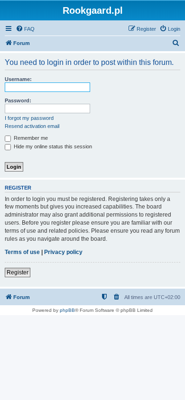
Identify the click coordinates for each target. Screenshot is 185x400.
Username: (18, 79)
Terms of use (22, 252)
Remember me (30, 138)
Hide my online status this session (52, 146)
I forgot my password (29, 118)
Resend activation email (32, 126)
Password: (18, 100)
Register (17, 272)
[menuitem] (25, 29)
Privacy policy (63, 252)
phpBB (67, 310)
